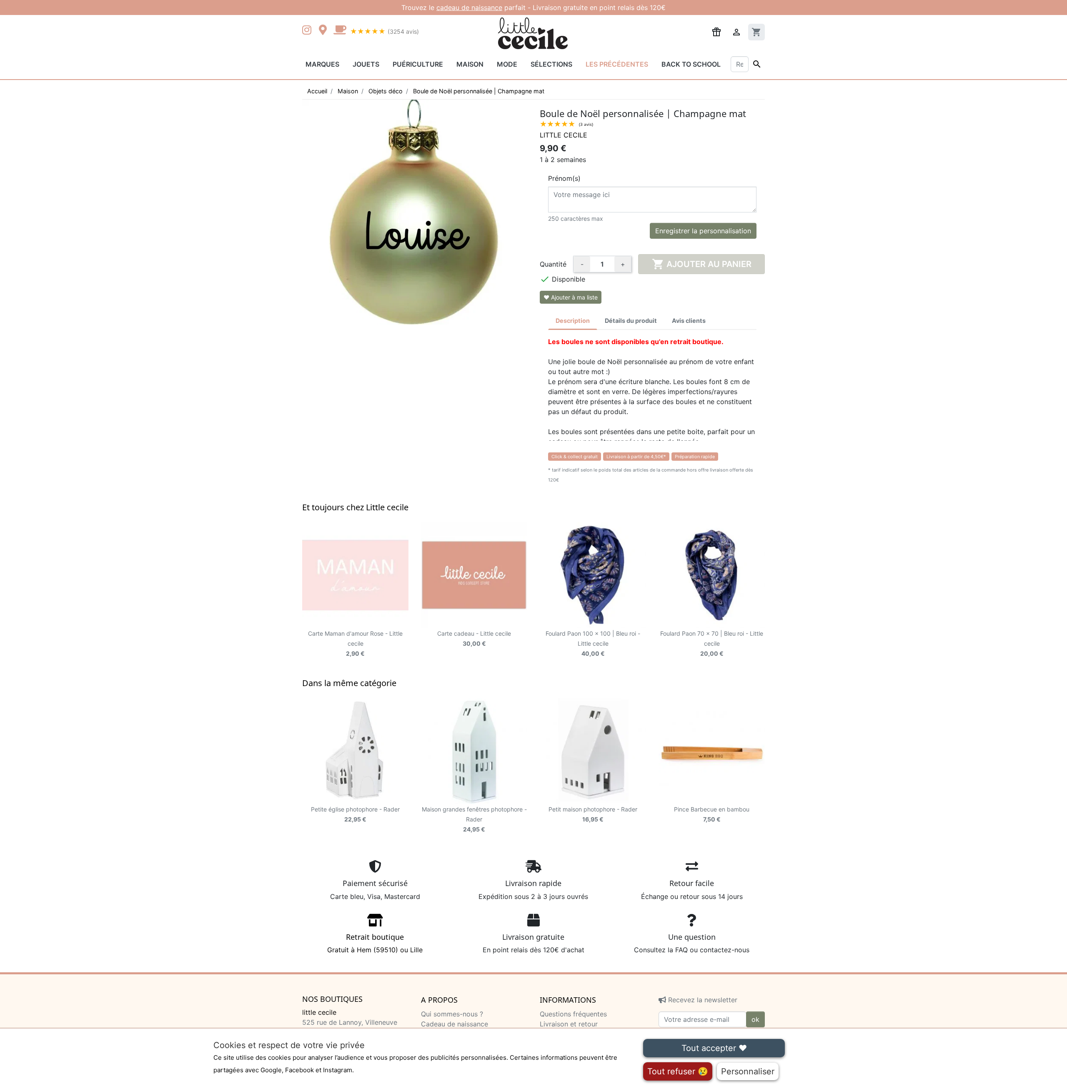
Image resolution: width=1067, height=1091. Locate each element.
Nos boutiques (332, 999)
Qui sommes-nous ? (452, 1014)
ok (755, 1019)
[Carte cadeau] (474, 575)
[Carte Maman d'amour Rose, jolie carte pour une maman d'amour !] (355, 575)
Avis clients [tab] (689, 320)
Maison (469, 64)
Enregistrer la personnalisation (703, 231)
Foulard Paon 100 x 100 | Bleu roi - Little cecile (593, 643)
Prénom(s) (564, 178)
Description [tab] (573, 320)
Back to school (691, 64)
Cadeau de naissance (454, 1024)
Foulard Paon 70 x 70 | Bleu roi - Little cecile (711, 643)
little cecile (319, 1012)
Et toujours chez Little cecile (355, 507)
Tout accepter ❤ (714, 1048)
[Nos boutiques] (325, 31)
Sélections (551, 64)
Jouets (366, 64)
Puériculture (418, 64)
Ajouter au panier (701, 264)
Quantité (553, 264)
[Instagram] (308, 31)
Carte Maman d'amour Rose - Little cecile (355, 643)
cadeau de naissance (469, 7)
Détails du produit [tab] (631, 320)
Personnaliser (747, 1071)
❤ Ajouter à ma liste (571, 297)
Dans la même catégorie (349, 683)
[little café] (339, 31)
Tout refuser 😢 (677, 1071)
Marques (322, 64)
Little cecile (563, 135)
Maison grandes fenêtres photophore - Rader (474, 819)
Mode (507, 64)
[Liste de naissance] (716, 31)
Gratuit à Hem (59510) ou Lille (375, 943)
